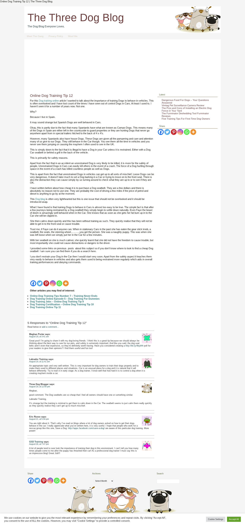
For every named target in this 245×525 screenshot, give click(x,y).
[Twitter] (40, 283)
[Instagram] (53, 283)
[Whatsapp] (59, 283)
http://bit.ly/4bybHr (134, 345)
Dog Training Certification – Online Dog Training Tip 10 (62, 304)
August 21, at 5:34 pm (39, 419)
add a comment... (50, 327)
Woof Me (73, 36)
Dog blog (40, 199)
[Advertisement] (123, 67)
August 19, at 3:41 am (39, 336)
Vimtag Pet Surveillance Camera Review (183, 105)
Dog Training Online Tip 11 (45, 307)
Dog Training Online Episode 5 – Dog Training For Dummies (65, 298)
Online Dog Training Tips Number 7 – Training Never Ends (63, 295)
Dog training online (49, 100)
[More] (66, 283)
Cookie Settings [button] (215, 519)
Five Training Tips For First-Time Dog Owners (186, 118)
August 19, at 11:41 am (39, 361)
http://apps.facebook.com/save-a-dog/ (86, 428)
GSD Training (36, 441)
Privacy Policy (55, 36)
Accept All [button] (234, 519)
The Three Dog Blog (76, 18)
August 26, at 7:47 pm (39, 444)
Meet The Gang (35, 36)
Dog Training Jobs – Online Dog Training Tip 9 (57, 301)
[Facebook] (33, 283)
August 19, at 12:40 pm (39, 386)
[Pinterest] (46, 283)
